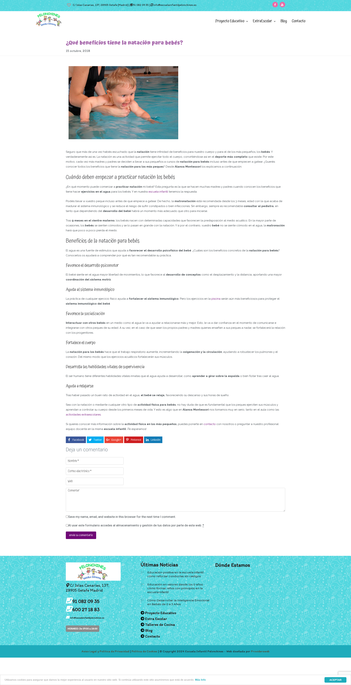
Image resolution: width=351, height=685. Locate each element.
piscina (215, 298)
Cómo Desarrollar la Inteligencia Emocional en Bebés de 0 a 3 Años (178, 602)
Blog (283, 21)
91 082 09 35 (140, 5)
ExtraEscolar (262, 21)
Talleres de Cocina (160, 624)
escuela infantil (158, 191)
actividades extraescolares (83, 414)
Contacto (298, 21)
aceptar (335, 679)
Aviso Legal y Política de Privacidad (105, 651)
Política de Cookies (144, 651)
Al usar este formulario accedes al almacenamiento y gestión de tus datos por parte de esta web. (136, 525)
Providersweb (260, 651)
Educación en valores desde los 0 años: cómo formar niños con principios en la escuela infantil (175, 588)
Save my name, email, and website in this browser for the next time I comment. (122, 517)
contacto (210, 424)
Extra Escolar (156, 618)
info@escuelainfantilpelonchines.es (174, 5)
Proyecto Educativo (229, 21)
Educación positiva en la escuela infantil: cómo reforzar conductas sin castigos (175, 574)
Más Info (200, 679)
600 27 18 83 (86, 609)
